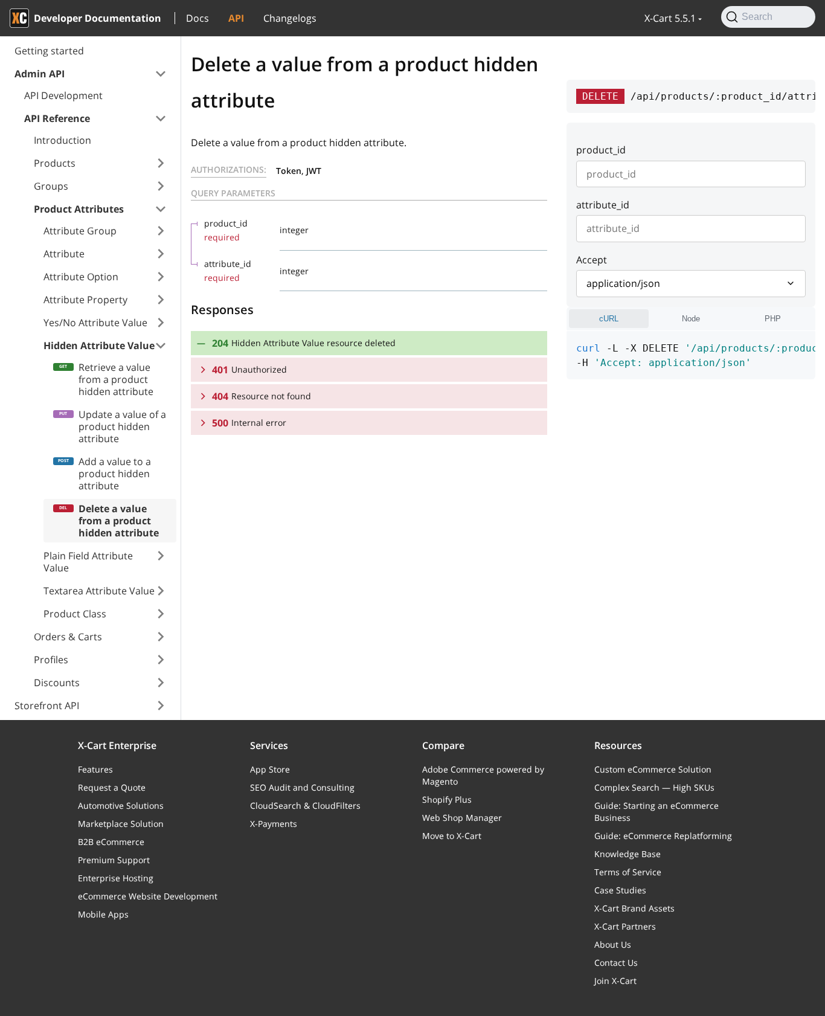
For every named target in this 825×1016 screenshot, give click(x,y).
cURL (608, 318)
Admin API (39, 73)
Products (54, 163)
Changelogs (289, 18)
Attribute (64, 253)
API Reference (57, 118)
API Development (63, 95)
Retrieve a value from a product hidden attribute (116, 379)
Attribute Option (80, 276)
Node (691, 318)
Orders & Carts (68, 636)
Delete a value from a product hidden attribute (119, 520)
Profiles (51, 659)
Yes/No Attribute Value (95, 322)
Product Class (74, 613)
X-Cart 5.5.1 (670, 18)
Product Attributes (79, 209)
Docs (197, 18)
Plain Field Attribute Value (88, 561)
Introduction (62, 140)
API (236, 18)
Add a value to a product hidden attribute (115, 473)
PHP (773, 318)
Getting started (49, 50)
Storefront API (46, 705)
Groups (51, 186)
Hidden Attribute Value (99, 345)
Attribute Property (85, 299)
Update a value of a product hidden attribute (122, 426)
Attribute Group (80, 230)
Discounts (57, 682)
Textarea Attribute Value (99, 590)
